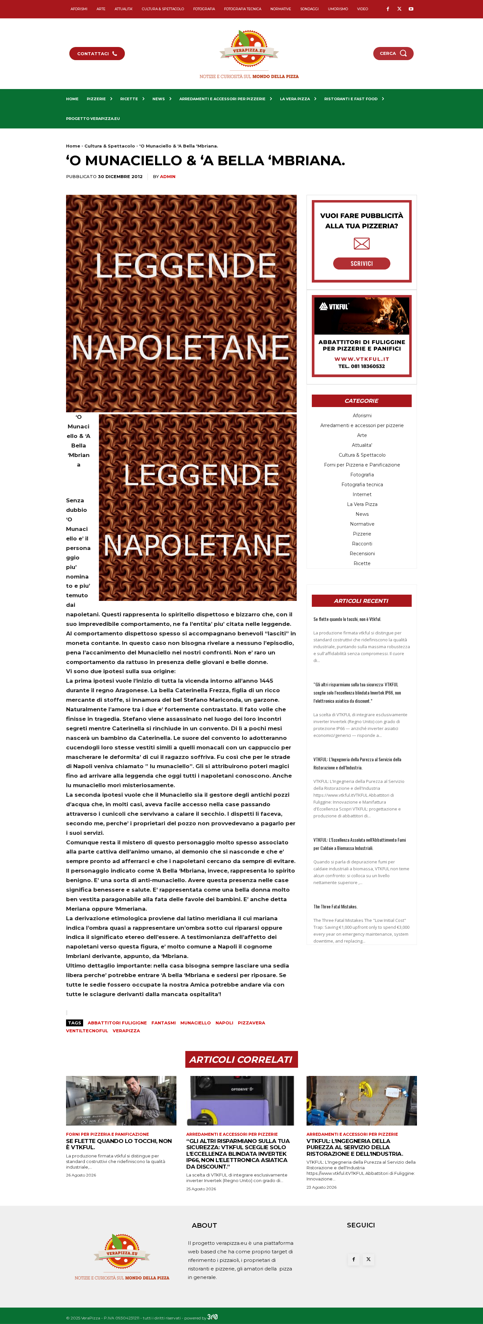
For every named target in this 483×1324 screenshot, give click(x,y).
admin (167, 176)
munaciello (195, 1022)
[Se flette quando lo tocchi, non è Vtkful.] (121, 1101)
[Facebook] (388, 9)
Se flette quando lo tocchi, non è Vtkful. (347, 618)
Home (73, 145)
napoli (224, 1022)
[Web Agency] (213, 1317)
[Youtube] (411, 9)
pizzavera (251, 1022)
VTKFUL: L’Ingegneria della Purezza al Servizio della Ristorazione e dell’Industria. (355, 1147)
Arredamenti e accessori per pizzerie (232, 1134)
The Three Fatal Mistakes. (335, 906)
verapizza (126, 1030)
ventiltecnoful (87, 1030)
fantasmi (163, 1022)
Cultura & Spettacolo (109, 145)
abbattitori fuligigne (117, 1022)
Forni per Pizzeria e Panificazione (107, 1134)
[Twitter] (399, 9)
